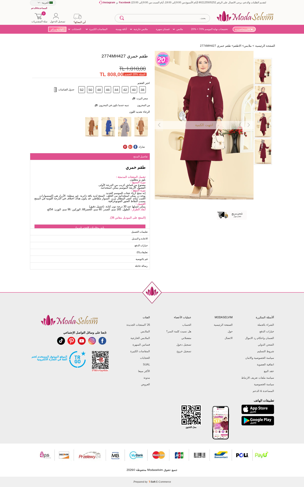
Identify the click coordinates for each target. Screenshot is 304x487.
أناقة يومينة (121, 29)
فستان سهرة (163, 29)
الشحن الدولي (266, 344)
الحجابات (76, 29)
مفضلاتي (186, 338)
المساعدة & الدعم (263, 390)
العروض (145, 384)
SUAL (146, 364)
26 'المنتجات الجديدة (138, 324)
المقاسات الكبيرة (98, 29)
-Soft (152, 481)
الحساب (186, 324)
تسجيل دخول (183, 344)
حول (230, 331)
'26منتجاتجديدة (243, 29)
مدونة (147, 377)
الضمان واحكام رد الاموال (259, 338)
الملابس (145, 331)
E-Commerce (163, 481)
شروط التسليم (265, 351)
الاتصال (229, 338)
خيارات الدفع (267, 331)
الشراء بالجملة (265, 324)
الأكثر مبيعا (144, 371)
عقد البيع (269, 371)
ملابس (179, 29)
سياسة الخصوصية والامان (259, 357)
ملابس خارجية (141, 29)
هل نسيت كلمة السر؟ (178, 331)
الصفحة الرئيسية (223, 324)
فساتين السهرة (141, 344)
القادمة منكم (57, 29)
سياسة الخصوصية (264, 384)
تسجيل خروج (184, 351)
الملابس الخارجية (140, 338)
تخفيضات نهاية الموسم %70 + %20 (209, 29)
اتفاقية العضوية (265, 364)
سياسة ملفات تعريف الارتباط (257, 377)
